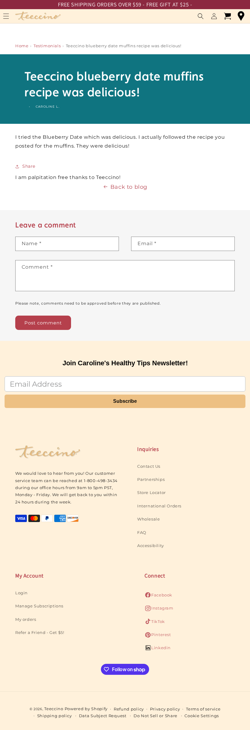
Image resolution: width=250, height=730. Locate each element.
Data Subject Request (103, 715)
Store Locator (151, 492)
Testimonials (47, 45)
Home (21, 45)
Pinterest (158, 636)
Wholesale (148, 519)
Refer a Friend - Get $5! (39, 632)
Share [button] (28, 166)
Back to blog (128, 187)
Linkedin (158, 649)
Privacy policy (165, 709)
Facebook (158, 596)
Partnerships (151, 479)
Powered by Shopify (86, 708)
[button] (200, 16)
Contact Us (148, 466)
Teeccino (53, 708)
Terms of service (203, 709)
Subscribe (125, 401)
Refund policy (129, 709)
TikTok (155, 623)
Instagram (159, 610)
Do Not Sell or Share (155, 715)
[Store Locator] (241, 16)
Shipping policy (54, 715)
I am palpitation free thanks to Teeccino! (68, 177)
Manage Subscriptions (39, 605)
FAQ (141, 532)
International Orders (159, 505)
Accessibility (150, 545)
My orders (25, 619)
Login (21, 592)
